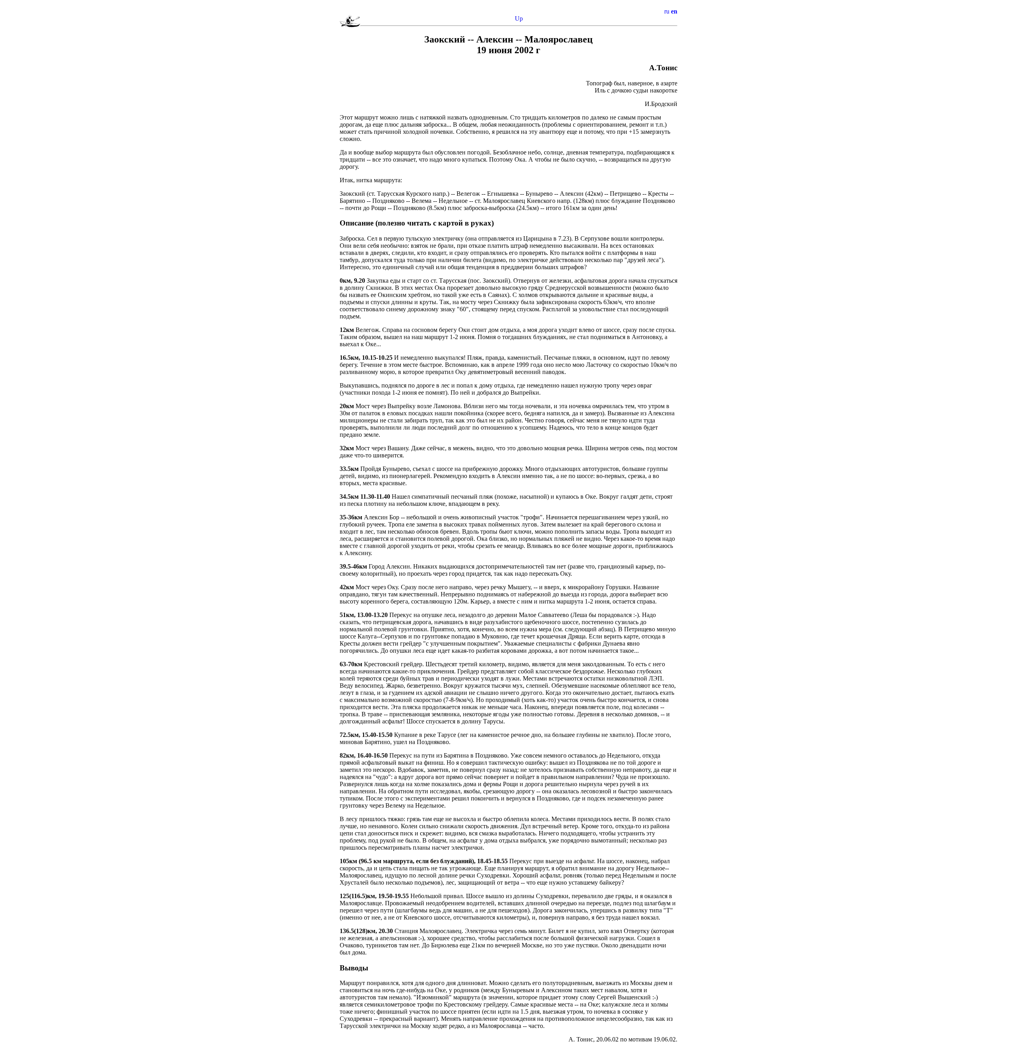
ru (666, 11)
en (674, 11)
